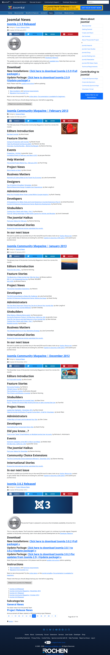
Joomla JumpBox (47, 573)
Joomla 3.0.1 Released (17, 593)
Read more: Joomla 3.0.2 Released (20, 583)
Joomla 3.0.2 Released (21, 484)
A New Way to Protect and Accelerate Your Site (22, 419)
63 (30, 616)
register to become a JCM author (54, 238)
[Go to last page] (55, 616)
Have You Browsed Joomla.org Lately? (19, 144)
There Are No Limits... (14, 270)
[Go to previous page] (12, 616)
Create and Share (87, 33)
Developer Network (51, 58)
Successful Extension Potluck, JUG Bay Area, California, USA (26, 317)
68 (49, 616)
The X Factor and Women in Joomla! (18, 393)
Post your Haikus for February (17, 221)
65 (37, 616)
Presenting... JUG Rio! (14, 153)
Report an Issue (84, 638)
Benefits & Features (32, 13)
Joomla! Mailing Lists (88, 56)
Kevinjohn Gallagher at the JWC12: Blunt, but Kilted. (23, 442)
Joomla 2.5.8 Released (17, 589)
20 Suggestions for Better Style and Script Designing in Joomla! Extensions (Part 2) (33, 202)
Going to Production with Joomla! (18, 142)
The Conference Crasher (15, 391)
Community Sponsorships (90, 86)
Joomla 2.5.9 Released (21, 24)
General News (20, 114)
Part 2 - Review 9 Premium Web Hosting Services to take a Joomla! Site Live (31, 402)
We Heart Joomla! (12, 134)
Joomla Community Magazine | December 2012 (38, 356)
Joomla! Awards (87, 45)
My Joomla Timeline (13, 387)
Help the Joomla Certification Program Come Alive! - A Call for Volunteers (30, 412)
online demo (33, 96)
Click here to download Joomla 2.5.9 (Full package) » (42, 72)
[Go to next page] (52, 616)
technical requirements (31, 91)
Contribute (58, 13)
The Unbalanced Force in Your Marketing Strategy (23, 331)
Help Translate (73, 638)
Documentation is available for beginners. (51, 96)
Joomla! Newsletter (88, 59)
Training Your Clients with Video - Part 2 (20, 211)
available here (54, 61)
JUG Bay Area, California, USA (16, 444)
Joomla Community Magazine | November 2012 (25, 591)
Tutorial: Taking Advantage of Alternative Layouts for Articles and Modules (31, 213)
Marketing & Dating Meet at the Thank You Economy (24, 178)
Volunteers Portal (87, 89)
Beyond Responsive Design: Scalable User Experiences (24, 187)
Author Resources (66, 236)
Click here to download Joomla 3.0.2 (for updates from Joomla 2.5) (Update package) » (41, 555)
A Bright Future (12, 389)
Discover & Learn (35, 2)
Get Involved (86, 36)
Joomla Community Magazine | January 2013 (37, 246)
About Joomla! (19, 13)
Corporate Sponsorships (90, 78)
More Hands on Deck (14, 170)
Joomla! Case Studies (88, 49)
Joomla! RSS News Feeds (90, 63)
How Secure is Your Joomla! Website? (19, 308)
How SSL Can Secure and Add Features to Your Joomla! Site (26, 319)
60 (19, 616)
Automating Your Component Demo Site (20, 427)
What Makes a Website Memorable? (18, 315)
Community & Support (52, 2)
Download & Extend (19, 2)
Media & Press (69, 13)
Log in (93, 638)
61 (23, 616)
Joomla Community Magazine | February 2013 (37, 110)
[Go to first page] (9, 616)
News (51, 13)
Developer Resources (70, 2)
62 (26, 616)
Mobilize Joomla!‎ (12, 323)
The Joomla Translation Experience (18, 289)
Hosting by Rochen (55, 654)
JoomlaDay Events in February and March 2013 (22, 155)
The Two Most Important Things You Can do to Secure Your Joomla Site (30, 305)
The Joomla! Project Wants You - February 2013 (22, 163)
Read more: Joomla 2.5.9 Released (20, 104)
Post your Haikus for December (17, 451)
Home (10, 13)
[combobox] (98, 2)
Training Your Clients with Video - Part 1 (20, 321)
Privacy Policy (35, 638)
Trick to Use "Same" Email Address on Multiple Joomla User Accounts (29, 434)
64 (34, 616)
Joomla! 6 (44, 13)
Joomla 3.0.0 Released (17, 597)
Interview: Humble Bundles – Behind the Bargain (22, 146)
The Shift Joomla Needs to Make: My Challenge (22, 296)
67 (45, 616)
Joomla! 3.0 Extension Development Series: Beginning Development (29, 204)
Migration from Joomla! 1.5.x (19, 93)
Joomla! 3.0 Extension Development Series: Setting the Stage (26, 298)
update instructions (27, 83)
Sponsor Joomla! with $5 (59, 638)
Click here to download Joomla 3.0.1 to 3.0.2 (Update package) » (40, 549)
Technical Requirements (90, 67)
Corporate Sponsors (88, 82)
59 (15, 616)
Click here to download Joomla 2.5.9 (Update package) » (38, 79)
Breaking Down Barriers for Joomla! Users (20, 400)
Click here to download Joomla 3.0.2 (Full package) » (42, 543)
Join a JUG (10, 281)
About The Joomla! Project (90, 40)
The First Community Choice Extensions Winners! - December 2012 (28, 459)
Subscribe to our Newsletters (91, 96)
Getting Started (87, 29)
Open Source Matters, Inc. (53, 646)
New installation (15, 91)
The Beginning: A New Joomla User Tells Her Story (23, 277)
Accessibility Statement (22, 638)
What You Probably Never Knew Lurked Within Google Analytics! (28, 194)
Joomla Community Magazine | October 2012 (24, 595)
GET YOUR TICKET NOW (91, 8)
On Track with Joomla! (14, 379)
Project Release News (23, 27)
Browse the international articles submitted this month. (25, 228)
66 (41, 616)
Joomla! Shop (86, 52)
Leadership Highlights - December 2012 (20, 410)
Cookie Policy (46, 638)
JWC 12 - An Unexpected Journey (17, 279)
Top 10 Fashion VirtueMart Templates (19, 185)
